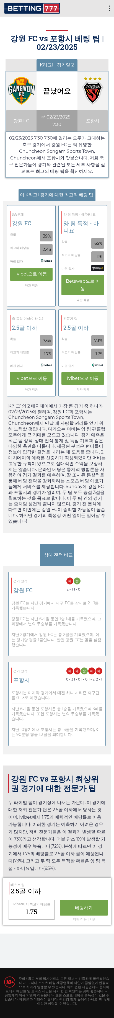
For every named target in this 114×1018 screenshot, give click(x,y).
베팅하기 (84, 907)
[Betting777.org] (32, 7)
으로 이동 (31, 274)
